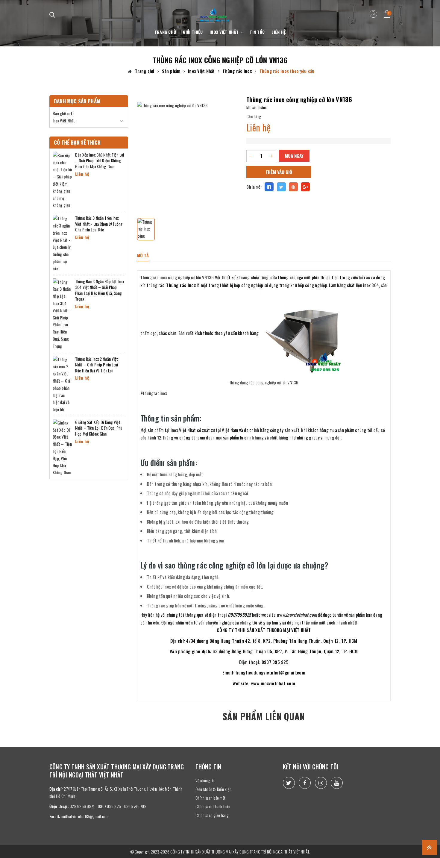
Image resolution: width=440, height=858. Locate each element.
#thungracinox (153, 393)
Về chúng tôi (205, 780)
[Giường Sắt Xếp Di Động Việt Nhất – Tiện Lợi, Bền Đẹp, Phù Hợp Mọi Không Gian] (62, 447)
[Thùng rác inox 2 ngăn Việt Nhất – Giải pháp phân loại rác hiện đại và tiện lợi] (62, 384)
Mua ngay (294, 155)
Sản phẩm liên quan (264, 716)
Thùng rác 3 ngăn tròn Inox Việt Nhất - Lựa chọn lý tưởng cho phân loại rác (98, 224)
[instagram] (321, 783)
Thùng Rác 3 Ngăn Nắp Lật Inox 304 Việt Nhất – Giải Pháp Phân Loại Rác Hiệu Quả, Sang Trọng (99, 290)
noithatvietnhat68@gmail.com (85, 816)
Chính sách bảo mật (210, 798)
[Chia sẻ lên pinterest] (293, 186)
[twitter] (289, 783)
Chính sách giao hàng (212, 815)
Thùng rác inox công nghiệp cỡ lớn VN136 (177, 277)
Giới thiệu (193, 32)
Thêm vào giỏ (278, 172)
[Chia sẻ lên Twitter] (281, 186)
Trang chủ (165, 32)
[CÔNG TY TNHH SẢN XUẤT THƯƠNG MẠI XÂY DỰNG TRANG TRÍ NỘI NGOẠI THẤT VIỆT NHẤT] (214, 11)
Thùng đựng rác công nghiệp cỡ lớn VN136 (263, 382)
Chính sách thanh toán (212, 806)
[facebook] (305, 783)
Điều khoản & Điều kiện (213, 789)
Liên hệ (278, 32)
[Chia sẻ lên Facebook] (269, 186)
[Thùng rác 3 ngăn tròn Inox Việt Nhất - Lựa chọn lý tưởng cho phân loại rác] (62, 242)
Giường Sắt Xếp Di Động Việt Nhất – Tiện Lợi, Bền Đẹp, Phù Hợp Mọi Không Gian (98, 428)
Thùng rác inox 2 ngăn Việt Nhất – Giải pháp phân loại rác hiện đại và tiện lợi (96, 365)
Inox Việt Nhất (225, 32)
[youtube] (337, 783)
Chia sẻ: (254, 187)
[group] (187, 152)
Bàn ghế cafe (63, 113)
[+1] (305, 186)
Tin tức (257, 32)
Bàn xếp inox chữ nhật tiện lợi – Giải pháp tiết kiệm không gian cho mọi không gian (99, 160)
